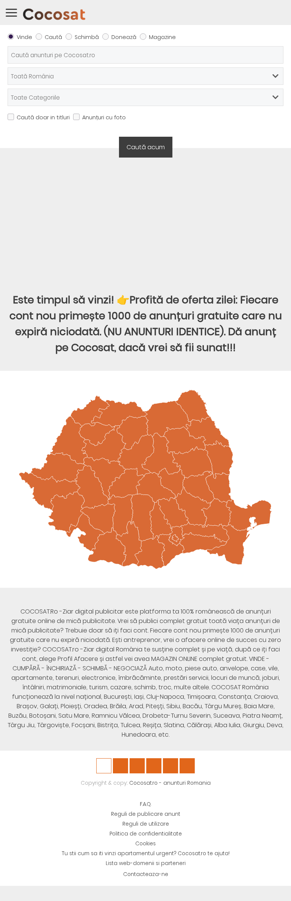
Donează (123, 37)
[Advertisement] (145, 220)
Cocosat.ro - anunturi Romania (170, 783)
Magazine (162, 37)
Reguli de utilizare (145, 824)
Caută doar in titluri (43, 117)
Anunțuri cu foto (104, 117)
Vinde (24, 37)
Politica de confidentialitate (146, 833)
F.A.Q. (145, 804)
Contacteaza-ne (145, 874)
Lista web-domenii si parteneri (146, 863)
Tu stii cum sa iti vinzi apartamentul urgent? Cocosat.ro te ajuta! (146, 853)
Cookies (145, 843)
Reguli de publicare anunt (145, 814)
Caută (53, 37)
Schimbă (87, 37)
